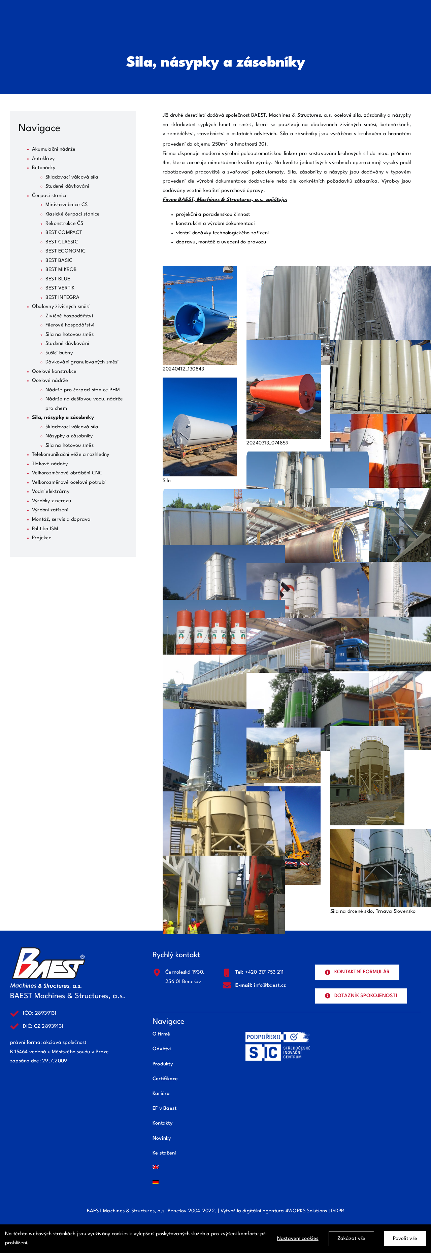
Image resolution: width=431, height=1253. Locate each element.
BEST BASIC (58, 260)
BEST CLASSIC (61, 242)
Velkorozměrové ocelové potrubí (68, 482)
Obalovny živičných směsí (61, 306)
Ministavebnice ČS (66, 204)
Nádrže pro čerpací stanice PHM (82, 390)
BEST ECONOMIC (65, 251)
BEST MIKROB (61, 269)
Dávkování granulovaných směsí (82, 362)
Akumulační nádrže (53, 149)
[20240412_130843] (200, 270)
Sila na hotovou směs (69, 334)
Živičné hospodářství (69, 316)
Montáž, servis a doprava (61, 519)
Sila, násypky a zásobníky (63, 417)
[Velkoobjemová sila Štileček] (224, 795)
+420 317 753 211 (264, 972)
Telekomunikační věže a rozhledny (70, 454)
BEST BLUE (57, 279)
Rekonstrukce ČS (64, 223)
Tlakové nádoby (50, 464)
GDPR (337, 1211)
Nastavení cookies (298, 1238)
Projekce (42, 538)
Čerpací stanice (50, 195)
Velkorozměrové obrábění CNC (67, 473)
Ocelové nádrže (50, 380)
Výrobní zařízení (50, 510)
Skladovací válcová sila (72, 177)
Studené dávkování (67, 186)
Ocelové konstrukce (54, 371)
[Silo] (200, 382)
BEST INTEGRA (62, 297)
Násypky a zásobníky (69, 436)
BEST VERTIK (60, 288)
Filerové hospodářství (69, 325)
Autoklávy (43, 158)
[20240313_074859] (283, 344)
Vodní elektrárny (50, 491)
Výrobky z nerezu (51, 501)
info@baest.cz (270, 985)
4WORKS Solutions (306, 1211)
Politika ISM (45, 529)
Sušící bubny (59, 353)
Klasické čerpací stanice (72, 214)
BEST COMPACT (63, 232)
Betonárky (43, 167)
